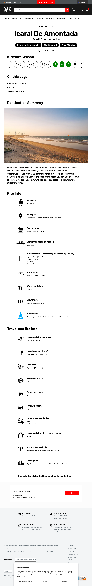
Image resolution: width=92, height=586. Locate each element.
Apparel (38, 18)
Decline (64, 581)
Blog (69, 563)
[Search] (67, 10)
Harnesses (27, 18)
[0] (87, 10)
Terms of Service (73, 554)
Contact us (71, 545)
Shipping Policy (72, 560)
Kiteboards (15, 18)
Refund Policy (72, 557)
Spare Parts (73, 18)
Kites (5, 18)
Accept (45, 581)
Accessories (61, 18)
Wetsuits (49, 18)
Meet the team (72, 548)
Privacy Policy (21, 576)
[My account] (83, 10)
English (6, 571)
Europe (83, 2)
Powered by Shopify (9, 578)
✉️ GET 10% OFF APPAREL (46, 2)
